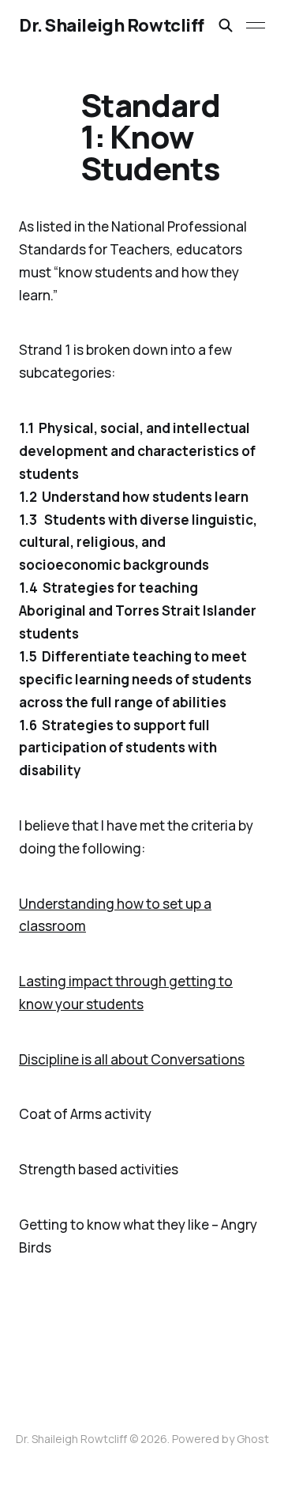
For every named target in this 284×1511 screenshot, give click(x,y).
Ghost (253, 1438)
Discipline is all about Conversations (132, 1059)
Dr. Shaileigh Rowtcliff (111, 25)
